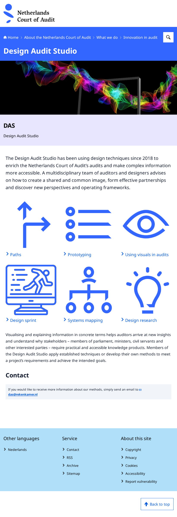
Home (13, 37)
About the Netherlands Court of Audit (57, 37)
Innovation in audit (140, 37)
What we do (107, 37)
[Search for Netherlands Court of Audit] (168, 37)
